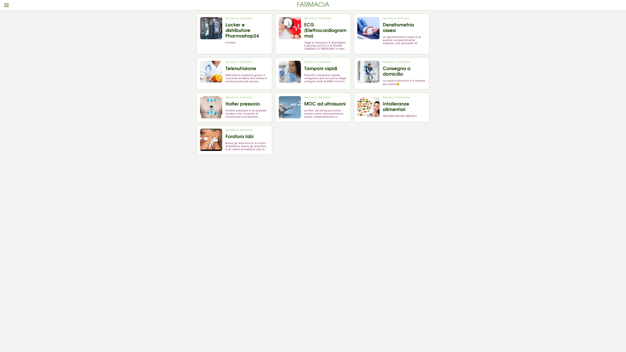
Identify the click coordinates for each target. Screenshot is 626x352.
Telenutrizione (240, 69)
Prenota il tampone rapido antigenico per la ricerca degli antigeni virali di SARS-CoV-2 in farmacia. (325, 78)
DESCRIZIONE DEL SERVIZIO (400, 116)
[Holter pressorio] (211, 107)
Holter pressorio (242, 104)
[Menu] (6, 5)
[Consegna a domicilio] (368, 72)
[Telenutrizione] (211, 72)
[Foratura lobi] (211, 140)
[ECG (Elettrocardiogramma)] (290, 28)
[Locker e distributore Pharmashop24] (211, 28)
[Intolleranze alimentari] (368, 107)
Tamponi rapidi (320, 69)
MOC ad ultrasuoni (325, 104)
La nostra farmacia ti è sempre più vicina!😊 (404, 83)
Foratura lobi (239, 137)
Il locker (230, 43)
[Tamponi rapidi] (290, 72)
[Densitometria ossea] (368, 28)
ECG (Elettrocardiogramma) (325, 31)
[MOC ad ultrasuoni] (290, 107)
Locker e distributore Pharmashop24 (242, 31)
